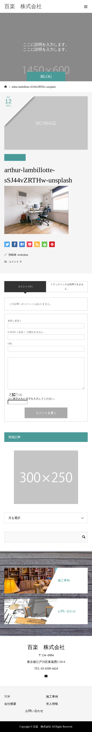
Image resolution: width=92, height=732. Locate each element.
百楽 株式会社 (23, 6)
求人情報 (52, 703)
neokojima (23, 254)
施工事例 (52, 696)
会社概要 (10, 703)
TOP (7, 696)
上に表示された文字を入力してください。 (32, 398)
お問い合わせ (34, 711)
